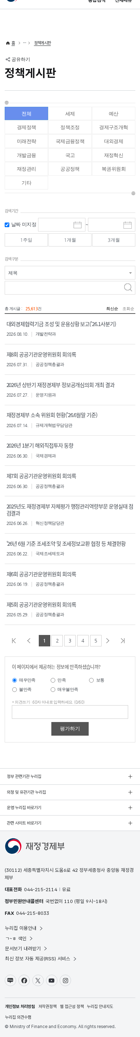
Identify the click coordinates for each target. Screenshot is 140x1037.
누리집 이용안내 (21, 928)
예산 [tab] (113, 113)
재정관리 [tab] (26, 169)
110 (68, 901)
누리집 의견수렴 (18, 1017)
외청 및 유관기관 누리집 (26, 792)
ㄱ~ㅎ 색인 (16, 938)
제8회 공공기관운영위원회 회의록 (41, 354)
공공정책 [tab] (70, 169)
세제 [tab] (70, 113)
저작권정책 (47, 1006)
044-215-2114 (40, 889)
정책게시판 (42, 43)
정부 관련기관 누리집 (24, 776)
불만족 (25, 689)
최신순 (112, 308)
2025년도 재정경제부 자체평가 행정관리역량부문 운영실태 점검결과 (69, 509)
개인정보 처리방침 (20, 1006)
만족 (61, 680)
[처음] (16, 640)
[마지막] (124, 640)
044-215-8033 (32, 913)
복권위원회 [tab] (114, 169)
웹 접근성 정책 (72, 1006)
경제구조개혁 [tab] (113, 127)
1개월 (70, 240)
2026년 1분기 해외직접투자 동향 (39, 445)
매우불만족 (67, 689)
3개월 (114, 240)
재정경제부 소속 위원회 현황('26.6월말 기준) (52, 415)
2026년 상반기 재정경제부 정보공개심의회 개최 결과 (60, 384)
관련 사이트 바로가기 (24, 823)
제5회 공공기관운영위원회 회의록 (41, 604)
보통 (100, 680)
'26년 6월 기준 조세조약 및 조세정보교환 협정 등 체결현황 (66, 543)
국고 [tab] (70, 155)
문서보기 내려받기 (23, 948)
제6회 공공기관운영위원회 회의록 (41, 574)
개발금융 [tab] (26, 155)
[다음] (109, 640)
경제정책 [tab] (26, 127)
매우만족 (27, 680)
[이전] (30, 640)
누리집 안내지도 (100, 1006)
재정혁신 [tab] (113, 155)
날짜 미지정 (23, 224)
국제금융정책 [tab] (70, 141)
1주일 (26, 240)
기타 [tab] (26, 183)
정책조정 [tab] (70, 127)
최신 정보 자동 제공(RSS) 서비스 (37, 958)
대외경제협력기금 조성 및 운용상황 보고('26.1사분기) (61, 324)
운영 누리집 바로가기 (24, 807)
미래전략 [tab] (26, 141)
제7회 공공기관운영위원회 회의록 (41, 475)
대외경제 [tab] (113, 141)
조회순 (128, 308)
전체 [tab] (26, 113)
